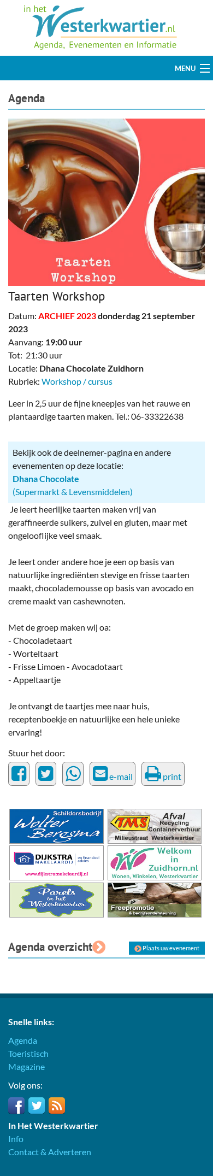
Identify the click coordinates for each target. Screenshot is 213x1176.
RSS (57, 1105)
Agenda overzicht (50, 946)
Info (15, 1138)
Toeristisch (28, 1053)
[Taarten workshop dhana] (106, 201)
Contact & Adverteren (49, 1151)
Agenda (26, 98)
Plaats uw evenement (170, 947)
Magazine (26, 1066)
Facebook (16, 1105)
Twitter (36, 1105)
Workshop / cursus (77, 381)
